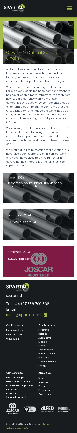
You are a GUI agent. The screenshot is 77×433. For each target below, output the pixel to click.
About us (43, 382)
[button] (69, 8)
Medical (43, 341)
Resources (44, 390)
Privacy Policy (49, 424)
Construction (45, 349)
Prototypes (12, 393)
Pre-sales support (15, 377)
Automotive (44, 337)
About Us (44, 373)
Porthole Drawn (14, 334)
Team (41, 386)
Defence (42, 333)
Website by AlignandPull (18, 428)
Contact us (44, 394)
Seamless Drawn (15, 330)
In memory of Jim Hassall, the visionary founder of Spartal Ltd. (35, 184)
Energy (42, 365)
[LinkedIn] (45, 314)
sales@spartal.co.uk (24, 314)
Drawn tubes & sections (19, 381)
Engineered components (19, 385)
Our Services (14, 373)
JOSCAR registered (21, 259)
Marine (42, 345)
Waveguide (12, 338)
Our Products (14, 325)
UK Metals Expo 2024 (22, 222)
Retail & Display (46, 353)
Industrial (43, 357)
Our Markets (46, 325)
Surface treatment (16, 397)
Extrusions (11, 389)
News (41, 378)
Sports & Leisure (47, 361)
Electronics (44, 329)
